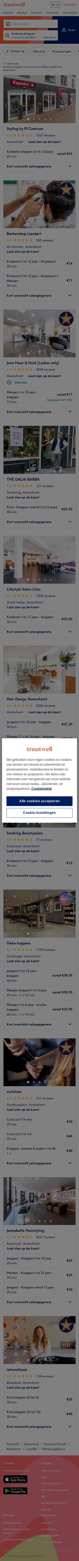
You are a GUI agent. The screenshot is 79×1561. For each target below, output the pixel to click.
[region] (39, 780)
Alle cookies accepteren (39, 801)
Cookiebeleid (41, 788)
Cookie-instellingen (39, 812)
